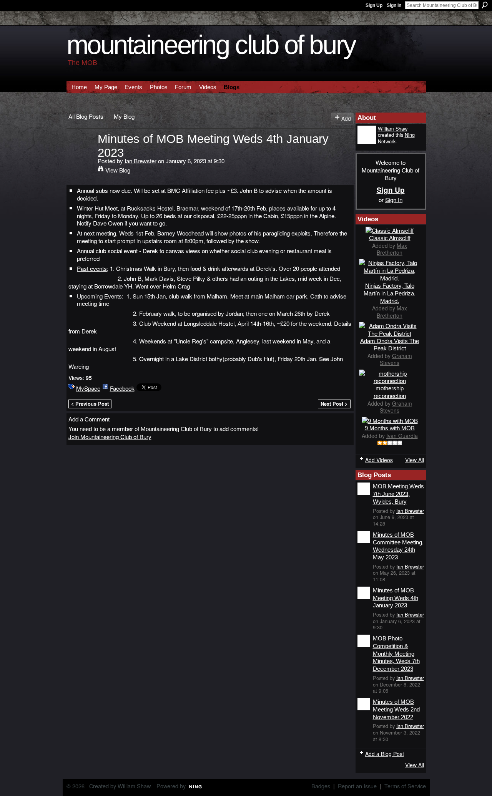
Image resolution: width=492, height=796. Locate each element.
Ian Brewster (140, 160)
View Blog (117, 170)
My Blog (124, 116)
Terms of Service (405, 786)
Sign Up (374, 5)
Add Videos (379, 460)
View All (414, 460)
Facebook (122, 388)
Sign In (394, 5)
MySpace (88, 388)
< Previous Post (90, 403)
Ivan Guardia (402, 435)
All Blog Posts (85, 116)
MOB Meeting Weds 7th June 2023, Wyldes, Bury (398, 493)
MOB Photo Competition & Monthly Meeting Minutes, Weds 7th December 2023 (396, 653)
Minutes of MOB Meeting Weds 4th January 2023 (395, 598)
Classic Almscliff (390, 238)
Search (485, 5)
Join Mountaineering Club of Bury (109, 436)
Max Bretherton (392, 249)
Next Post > (334, 403)
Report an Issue (357, 786)
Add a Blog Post (384, 754)
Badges (320, 786)
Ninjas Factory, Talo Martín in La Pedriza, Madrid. (390, 293)
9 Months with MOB (390, 428)
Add (346, 118)
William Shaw (392, 128)
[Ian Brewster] (80, 152)
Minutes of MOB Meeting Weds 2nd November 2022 (396, 709)
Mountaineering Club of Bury (211, 45)
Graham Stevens (396, 359)
